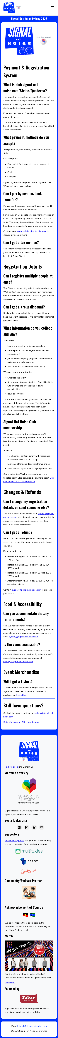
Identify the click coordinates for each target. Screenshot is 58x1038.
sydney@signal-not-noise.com (31, 231)
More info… (10, 982)
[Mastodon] (26, 827)
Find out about (11, 766)
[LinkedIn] (19, 827)
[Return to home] (13, 7)
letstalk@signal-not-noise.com (32, 1026)
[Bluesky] (34, 827)
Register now (33, 722)
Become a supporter (14, 840)
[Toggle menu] (52, 7)
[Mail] (41, 827)
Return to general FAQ (14, 722)
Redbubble (21, 695)
